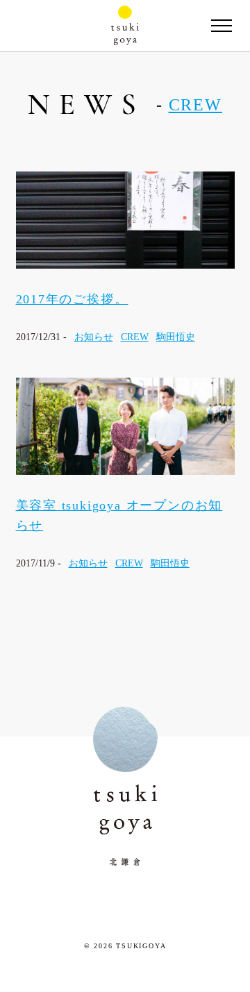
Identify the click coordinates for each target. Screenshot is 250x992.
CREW (195, 105)
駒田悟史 (175, 337)
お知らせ (93, 337)
